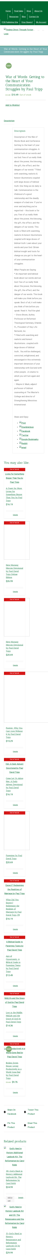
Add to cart (10, 1199)
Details (15, 515)
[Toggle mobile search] (39, 29)
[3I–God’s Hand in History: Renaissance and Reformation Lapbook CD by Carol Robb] (14, 1217)
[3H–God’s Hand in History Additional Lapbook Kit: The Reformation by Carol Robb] (14, 1157)
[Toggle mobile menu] (43, 29)
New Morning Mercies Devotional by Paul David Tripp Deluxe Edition (14, 571)
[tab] (9, 120)
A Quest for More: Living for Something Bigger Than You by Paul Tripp (14, 494)
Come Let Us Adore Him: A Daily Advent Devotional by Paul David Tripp (14, 784)
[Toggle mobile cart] (34, 29)
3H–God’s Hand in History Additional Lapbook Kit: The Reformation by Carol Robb (14, 1177)
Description (9, 121)
